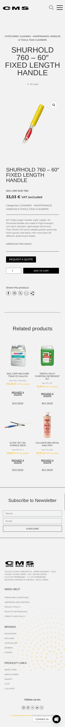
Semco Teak (11, 670)
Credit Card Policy (15, 616)
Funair (8, 652)
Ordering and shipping (17, 602)
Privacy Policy (13, 607)
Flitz (7, 684)
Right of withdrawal (16, 611)
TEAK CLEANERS (38, 40)
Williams (9, 638)
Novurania (10, 633)
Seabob (8, 648)
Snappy (8, 679)
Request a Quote (21, 259)
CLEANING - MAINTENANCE (34, 36)
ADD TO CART (41, 270)
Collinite (10, 688)
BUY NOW (17, 403)
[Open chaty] (56, 719)
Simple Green (12, 674)
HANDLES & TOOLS (17, 209)
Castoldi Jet (11, 643)
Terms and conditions (16, 597)
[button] (54, 105)
